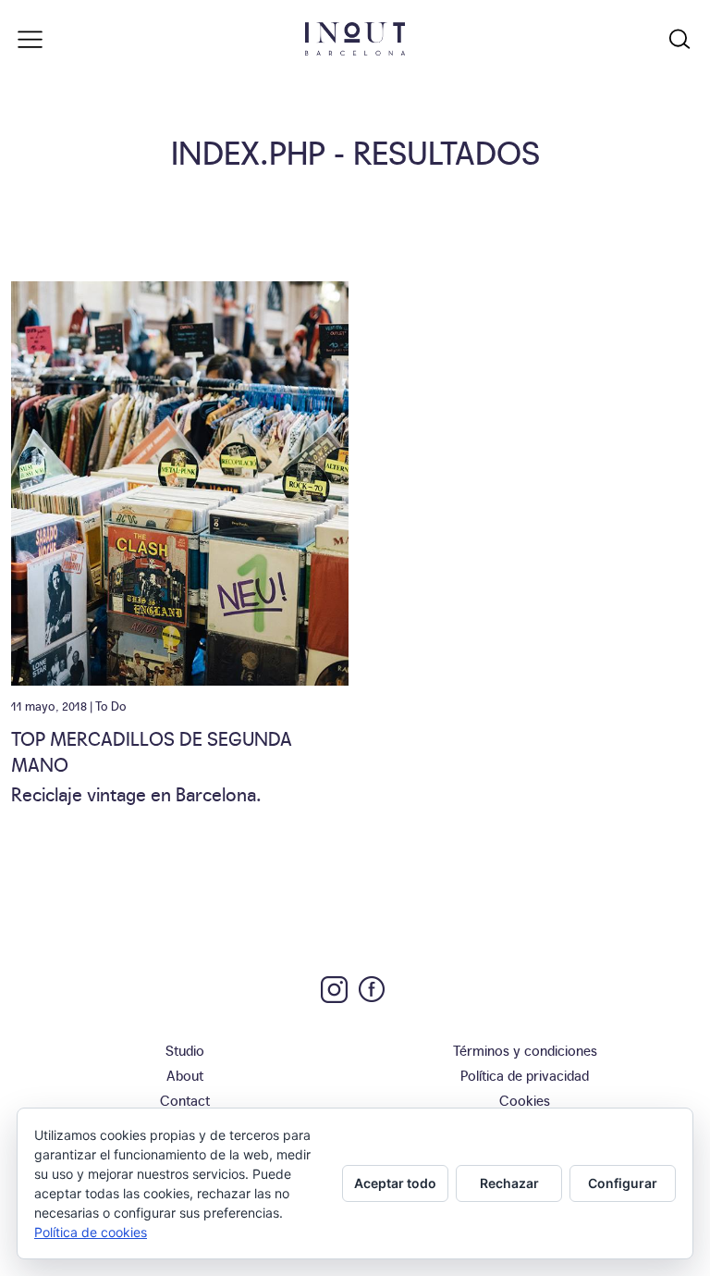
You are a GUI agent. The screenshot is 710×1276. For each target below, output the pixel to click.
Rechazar (509, 1183)
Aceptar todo (395, 1183)
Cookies (524, 1099)
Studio (184, 1049)
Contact (185, 1099)
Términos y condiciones (525, 1049)
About (184, 1074)
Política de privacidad (524, 1074)
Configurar (622, 1183)
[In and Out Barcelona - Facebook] (372, 989)
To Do (111, 705)
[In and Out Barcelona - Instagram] (334, 989)
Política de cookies (90, 1232)
